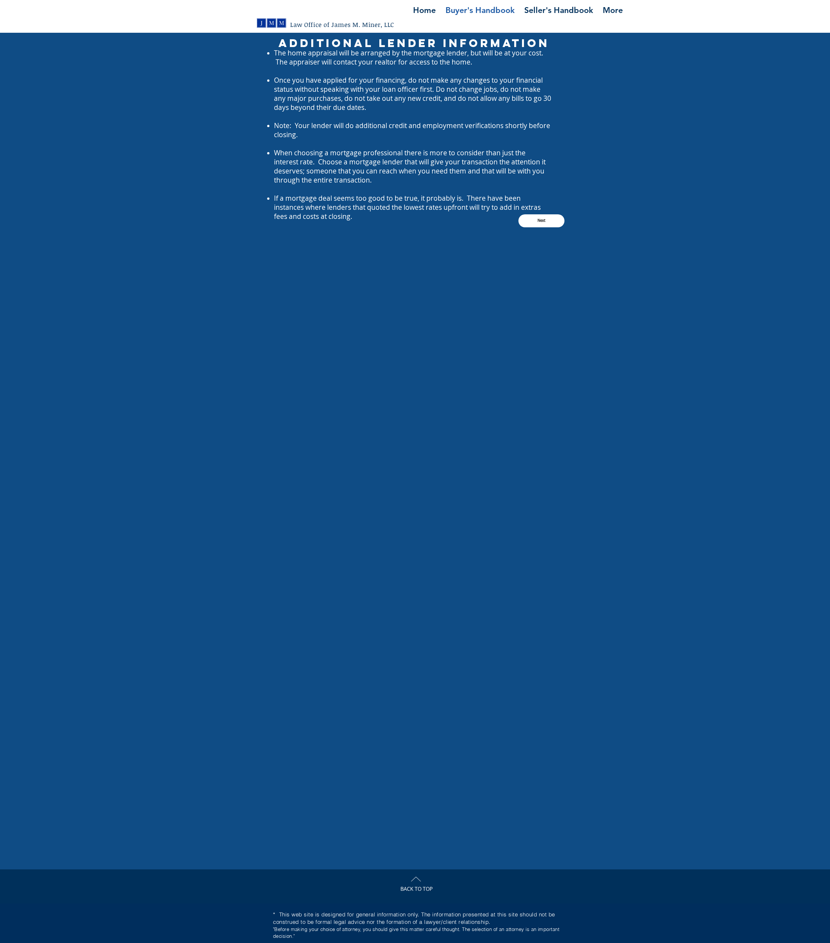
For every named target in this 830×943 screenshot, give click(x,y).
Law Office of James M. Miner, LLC (342, 24)
